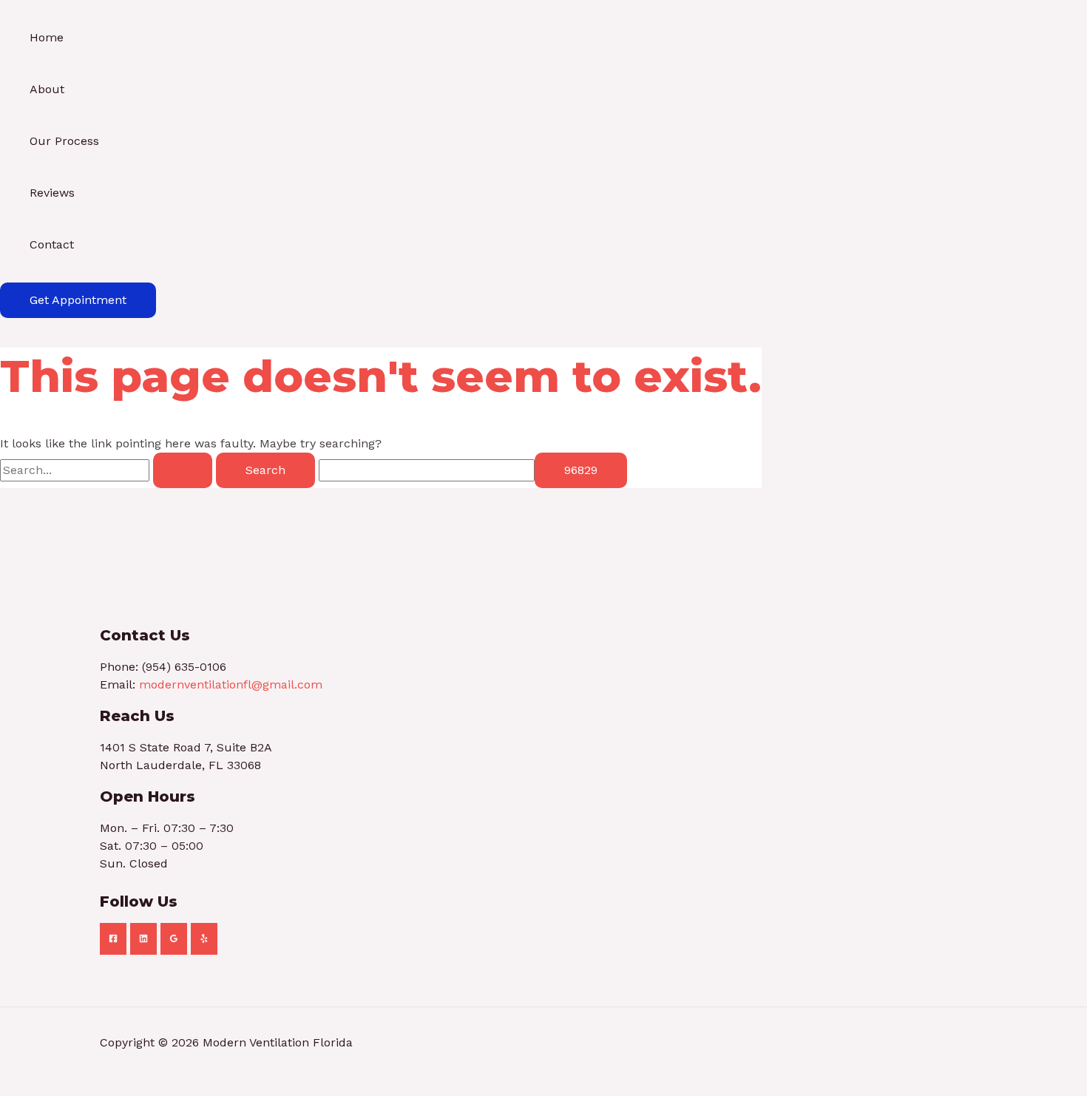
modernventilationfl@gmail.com (230, 684)
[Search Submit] (182, 470)
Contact (52, 244)
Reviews (52, 193)
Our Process (64, 141)
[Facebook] (113, 939)
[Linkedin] (143, 939)
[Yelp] (204, 939)
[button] (78, 300)
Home (47, 37)
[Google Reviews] (173, 939)
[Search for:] (108, 470)
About (47, 89)
